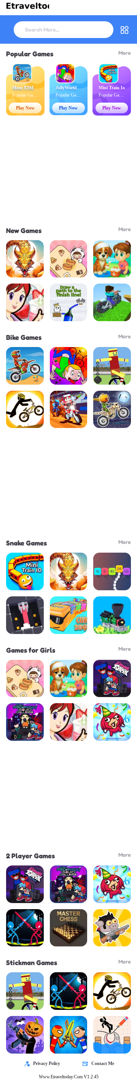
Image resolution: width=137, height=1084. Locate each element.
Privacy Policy (46, 1063)
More (124, 52)
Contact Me (102, 1063)
